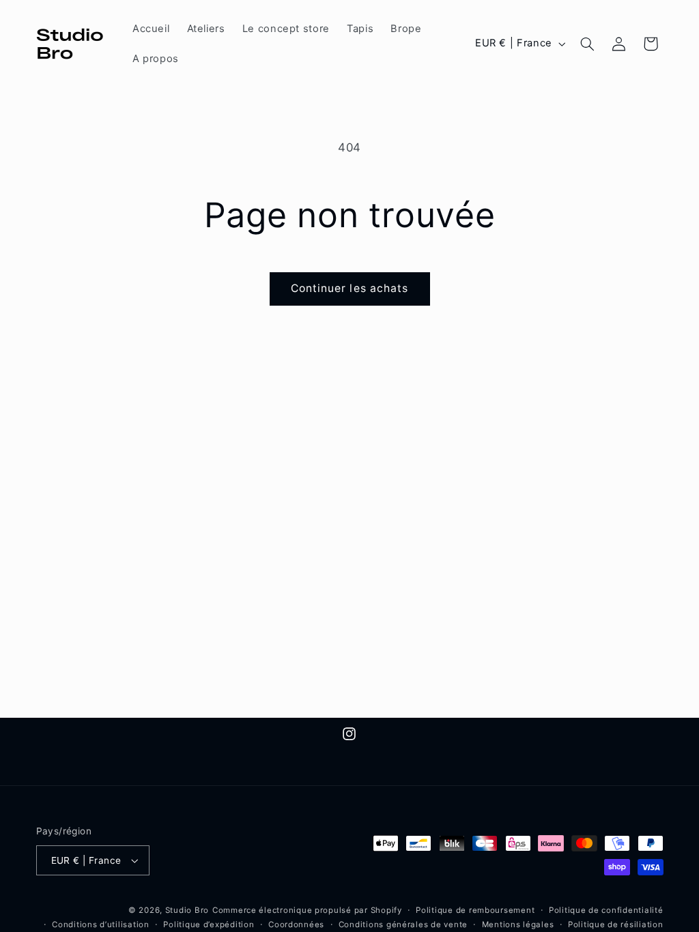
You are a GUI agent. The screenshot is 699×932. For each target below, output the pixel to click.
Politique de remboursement (475, 910)
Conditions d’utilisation (100, 924)
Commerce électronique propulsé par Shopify (307, 910)
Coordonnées (296, 924)
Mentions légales (518, 924)
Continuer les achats (349, 288)
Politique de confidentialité (606, 910)
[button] (587, 43)
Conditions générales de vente (403, 924)
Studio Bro (187, 910)
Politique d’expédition (208, 924)
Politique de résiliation (616, 924)
